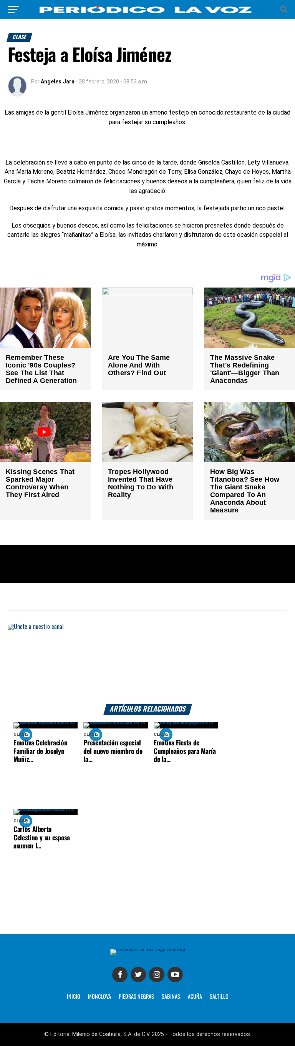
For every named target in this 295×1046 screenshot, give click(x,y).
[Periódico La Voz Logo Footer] (147, 949)
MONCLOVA (99, 997)
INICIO (73, 997)
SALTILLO (219, 997)
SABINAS (171, 997)
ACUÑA (195, 997)
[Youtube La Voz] (175, 974)
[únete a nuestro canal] (147, 664)
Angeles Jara (58, 81)
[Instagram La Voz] (156, 974)
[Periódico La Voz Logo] (147, 13)
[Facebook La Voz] (120, 974)
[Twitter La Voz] (138, 974)
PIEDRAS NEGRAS (136, 997)
